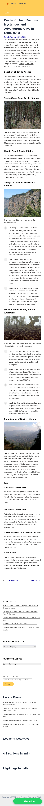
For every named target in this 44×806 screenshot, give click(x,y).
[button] (27, 801)
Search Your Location (10, 676)
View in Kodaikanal (27, 45)
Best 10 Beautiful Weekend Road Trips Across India (20, 624)
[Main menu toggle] (7, 13)
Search (8, 684)
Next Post (35, 580)
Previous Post (12, 580)
